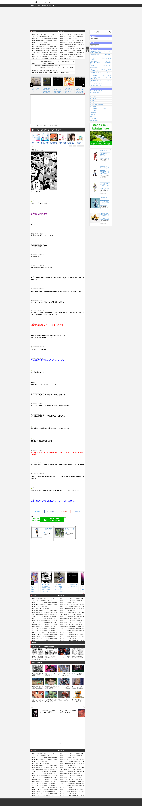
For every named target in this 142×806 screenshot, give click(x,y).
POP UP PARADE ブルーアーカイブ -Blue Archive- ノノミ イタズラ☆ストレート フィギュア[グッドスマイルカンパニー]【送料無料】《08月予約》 (105, 186)
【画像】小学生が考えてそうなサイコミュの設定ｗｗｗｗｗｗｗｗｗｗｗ (77, 658)
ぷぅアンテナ (93, 116)
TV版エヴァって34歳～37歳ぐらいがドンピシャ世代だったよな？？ (51, 674)
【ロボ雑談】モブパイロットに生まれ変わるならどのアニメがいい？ (77, 700)
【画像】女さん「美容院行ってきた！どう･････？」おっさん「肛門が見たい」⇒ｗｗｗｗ (51, 72)
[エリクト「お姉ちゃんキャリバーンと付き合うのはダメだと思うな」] (37, 694)
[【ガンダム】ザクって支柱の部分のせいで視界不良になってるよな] (51, 694)
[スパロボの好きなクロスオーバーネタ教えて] (77, 668)
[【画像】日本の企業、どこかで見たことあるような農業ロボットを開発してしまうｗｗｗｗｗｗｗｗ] (37, 681)
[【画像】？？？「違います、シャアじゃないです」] (64, 651)
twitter (55, 5)
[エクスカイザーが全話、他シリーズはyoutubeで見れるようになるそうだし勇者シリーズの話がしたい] (64, 681)
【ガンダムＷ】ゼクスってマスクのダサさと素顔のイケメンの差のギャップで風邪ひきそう (100, 63)
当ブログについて (47, 5)
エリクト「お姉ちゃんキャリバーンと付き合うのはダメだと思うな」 (37, 700)
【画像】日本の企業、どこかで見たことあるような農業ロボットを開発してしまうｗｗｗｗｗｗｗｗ (37, 689)
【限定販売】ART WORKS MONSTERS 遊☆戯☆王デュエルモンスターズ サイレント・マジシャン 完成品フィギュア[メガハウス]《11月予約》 (105, 201)
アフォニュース (93, 96)
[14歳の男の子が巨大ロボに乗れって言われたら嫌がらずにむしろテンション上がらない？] (51, 681)
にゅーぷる (92, 114)
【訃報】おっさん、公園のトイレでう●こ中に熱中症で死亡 (44, 70)
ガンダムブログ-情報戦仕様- (96, 104)
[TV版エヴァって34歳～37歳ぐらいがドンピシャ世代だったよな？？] (51, 668)
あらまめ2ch (93, 98)
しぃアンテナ (93, 110)
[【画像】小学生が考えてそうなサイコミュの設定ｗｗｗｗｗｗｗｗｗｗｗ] (77, 651)
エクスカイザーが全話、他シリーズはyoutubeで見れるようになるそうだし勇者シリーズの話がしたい (64, 689)
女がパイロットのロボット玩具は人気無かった (64, 699)
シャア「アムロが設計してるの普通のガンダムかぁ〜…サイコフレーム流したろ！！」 (51, 658)
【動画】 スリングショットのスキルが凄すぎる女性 (42, 63)
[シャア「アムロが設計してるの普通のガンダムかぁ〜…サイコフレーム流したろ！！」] (51, 651)
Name (32, 738)
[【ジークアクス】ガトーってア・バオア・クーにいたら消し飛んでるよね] (77, 681)
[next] (83, 85)
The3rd (91, 94)
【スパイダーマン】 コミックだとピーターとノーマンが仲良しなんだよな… (47, 65)
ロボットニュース (42, 2)
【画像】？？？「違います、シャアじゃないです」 (64, 658)
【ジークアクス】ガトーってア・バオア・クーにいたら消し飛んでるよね (77, 687)
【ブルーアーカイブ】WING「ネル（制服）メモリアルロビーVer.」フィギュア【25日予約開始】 (52, 67)
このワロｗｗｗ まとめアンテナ (98, 108)
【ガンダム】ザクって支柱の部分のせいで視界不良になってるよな (51, 700)
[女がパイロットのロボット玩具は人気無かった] (64, 694)
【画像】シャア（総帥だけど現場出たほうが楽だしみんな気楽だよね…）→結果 (37, 658)
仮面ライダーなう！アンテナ (97, 120)
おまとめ (92, 100)
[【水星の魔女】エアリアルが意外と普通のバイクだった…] (37, 668)
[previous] (31, 85)
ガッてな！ (92, 102)
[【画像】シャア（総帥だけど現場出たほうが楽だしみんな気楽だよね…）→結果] (37, 651)
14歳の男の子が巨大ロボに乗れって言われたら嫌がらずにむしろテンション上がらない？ (51, 688)
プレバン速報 (93, 118)
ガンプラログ (93, 106)
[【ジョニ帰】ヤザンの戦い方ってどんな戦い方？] (77, 511)
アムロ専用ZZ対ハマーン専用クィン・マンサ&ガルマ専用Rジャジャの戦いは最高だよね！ (64, 675)
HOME (34, 5)
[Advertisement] (71, 18)
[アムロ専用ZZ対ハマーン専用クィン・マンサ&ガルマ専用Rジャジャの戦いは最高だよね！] (64, 668)
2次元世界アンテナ (94, 92)
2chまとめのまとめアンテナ (96, 90)
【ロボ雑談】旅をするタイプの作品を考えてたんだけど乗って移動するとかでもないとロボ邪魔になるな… (100, 77)
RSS (39, 5)
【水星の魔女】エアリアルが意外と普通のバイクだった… (37, 674)
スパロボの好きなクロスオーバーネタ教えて (77, 674)
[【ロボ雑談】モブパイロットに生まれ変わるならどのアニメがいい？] (77, 694)
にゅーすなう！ (93, 112)
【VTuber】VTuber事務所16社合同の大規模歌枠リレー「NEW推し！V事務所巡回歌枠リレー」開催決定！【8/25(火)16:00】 (53, 61)
